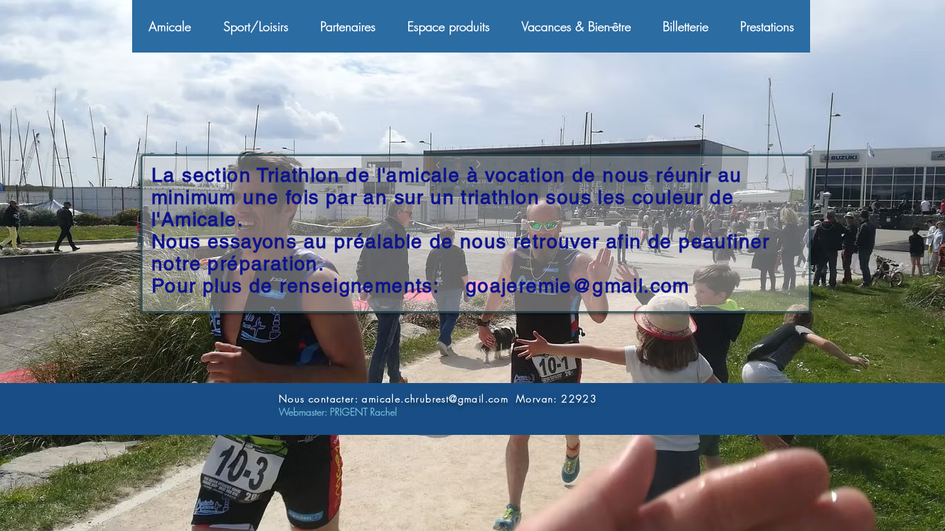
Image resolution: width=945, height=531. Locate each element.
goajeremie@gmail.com (578, 285)
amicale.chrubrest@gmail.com (435, 398)
